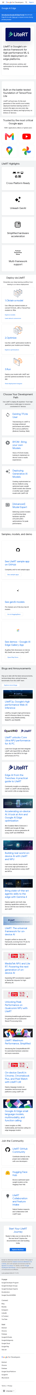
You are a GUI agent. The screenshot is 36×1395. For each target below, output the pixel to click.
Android (4, 1328)
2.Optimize (10, 337)
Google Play (5, 1346)
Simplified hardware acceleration (18, 235)
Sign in (31, 2)
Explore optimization (12, 350)
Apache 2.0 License (7, 1265)
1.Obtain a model (14, 300)
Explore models (10, 315)
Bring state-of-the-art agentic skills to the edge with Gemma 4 (17, 893)
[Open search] (26, 2)
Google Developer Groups (10, 1286)
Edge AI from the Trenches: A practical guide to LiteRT (16, 778)
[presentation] (18, 122)
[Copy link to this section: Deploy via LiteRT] (28, 278)
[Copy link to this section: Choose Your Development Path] (21, 398)
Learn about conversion (13, 318)
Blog (3, 1303)
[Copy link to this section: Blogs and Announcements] (4, 672)
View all (4, 1349)
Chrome (4, 1331)
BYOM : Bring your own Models (19, 445)
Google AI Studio (7, 1337)
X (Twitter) (5, 1316)
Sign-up (14, 17)
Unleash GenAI (18, 208)
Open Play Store (12, 657)
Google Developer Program (10, 1282)
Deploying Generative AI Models (20, 473)
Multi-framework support (18, 263)
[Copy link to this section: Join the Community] (26, 1141)
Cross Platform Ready (18, 183)
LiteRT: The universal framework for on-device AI (16, 931)
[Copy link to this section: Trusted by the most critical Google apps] (25, 123)
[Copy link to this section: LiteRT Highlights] (22, 164)
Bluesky (4, 1307)
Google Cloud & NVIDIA (9, 1295)
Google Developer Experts (10, 1289)
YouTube (4, 1319)
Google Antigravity (7, 1340)
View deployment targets (13, 383)
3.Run (8, 369)
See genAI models (15, 602)
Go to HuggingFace (13, 614)
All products (5, 1378)
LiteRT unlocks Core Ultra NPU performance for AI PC (17, 740)
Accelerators (6, 1292)
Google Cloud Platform (9, 1371)
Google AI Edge (9, 8)
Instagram (5, 1310)
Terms (4, 1386)
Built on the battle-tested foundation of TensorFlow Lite (17, 93)
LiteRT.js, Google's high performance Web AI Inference (17, 704)
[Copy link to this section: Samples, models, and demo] (4, 537)
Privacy (10, 1386)
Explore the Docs (18, 1249)
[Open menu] (3, 2)
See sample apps (13, 574)
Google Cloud (6, 1343)
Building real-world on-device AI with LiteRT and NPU (17, 856)
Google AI (5, 1374)
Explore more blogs (10, 685)
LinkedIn (4, 1313)
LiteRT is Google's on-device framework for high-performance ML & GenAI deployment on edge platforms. (16, 53)
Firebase (4, 1334)
